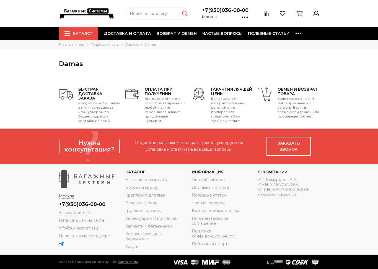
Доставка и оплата (127, 33)
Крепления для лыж (145, 195)
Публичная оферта (211, 243)
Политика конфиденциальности (213, 234)
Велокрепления (141, 202)
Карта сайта (128, 262)
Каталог (83, 33)
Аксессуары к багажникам (151, 218)
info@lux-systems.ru (78, 228)
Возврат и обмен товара (216, 210)
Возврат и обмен (177, 33)
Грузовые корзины (143, 210)
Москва (209, 16)
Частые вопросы (222, 33)
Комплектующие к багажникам (143, 236)
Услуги (132, 246)
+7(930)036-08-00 (225, 10)
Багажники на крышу (146, 179)
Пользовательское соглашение (210, 221)
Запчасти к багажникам (148, 226)
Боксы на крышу (141, 187)
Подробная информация (277, 195)
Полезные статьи (268, 33)
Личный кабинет (208, 179)
